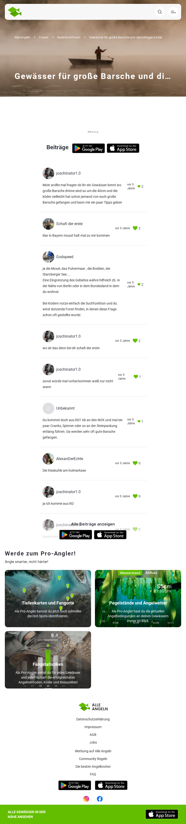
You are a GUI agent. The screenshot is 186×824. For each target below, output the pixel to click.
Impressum (93, 727)
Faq (93, 774)
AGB (93, 735)
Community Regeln (93, 759)
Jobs (93, 742)
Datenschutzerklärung (93, 719)
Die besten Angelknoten (93, 766)
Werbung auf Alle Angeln (93, 751)
